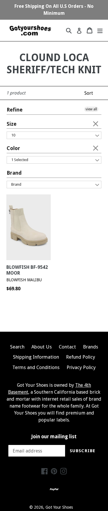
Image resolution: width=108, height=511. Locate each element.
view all (91, 109)
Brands (90, 347)
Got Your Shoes (59, 507)
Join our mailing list (54, 436)
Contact (67, 347)
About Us (41, 347)
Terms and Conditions (36, 367)
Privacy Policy (81, 367)
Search (17, 347)
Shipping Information (36, 357)
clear (95, 123)
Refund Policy (80, 357)
